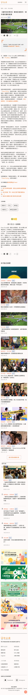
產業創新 (3, 422)
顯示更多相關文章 (14, 457)
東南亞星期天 (13, 209)
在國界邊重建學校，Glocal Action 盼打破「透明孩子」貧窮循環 (13, 449)
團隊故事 (3, 650)
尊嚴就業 (9, 373)
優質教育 (3, 351)
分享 (2, 35)
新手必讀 (16, 650)
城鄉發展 (9, 446)
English (3, 655)
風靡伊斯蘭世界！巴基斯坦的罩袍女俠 (12, 353)
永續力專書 (17, 655)
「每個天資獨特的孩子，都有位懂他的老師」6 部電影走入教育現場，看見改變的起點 (14, 484)
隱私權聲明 (14, 687)
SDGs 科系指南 (5, 670)
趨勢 (9, 17)
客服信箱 (16, 664)
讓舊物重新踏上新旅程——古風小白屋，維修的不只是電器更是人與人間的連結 (15, 527)
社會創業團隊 (4, 664)
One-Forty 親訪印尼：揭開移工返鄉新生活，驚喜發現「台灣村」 (13, 377)
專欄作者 (3, 653)
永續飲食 (9, 280)
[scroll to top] (25, 691)
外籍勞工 (4, 209)
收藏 (15, 35)
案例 (13, 373)
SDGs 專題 (17, 653)
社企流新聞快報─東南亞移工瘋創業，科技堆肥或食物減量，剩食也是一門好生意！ (14, 284)
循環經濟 (12, 523)
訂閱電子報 (17, 667)
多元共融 (10, 8)
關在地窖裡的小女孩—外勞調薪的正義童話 (13, 307)
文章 (5, 8)
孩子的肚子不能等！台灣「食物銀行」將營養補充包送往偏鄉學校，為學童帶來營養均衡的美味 (15, 513)
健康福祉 (6, 494)
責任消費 (6, 538)
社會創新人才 (4, 667)
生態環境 (3, 280)
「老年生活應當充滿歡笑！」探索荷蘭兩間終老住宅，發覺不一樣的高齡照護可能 (15, 498)
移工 (9, 205)
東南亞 (16, 205)
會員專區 (20, 2)
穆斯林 (4, 205)
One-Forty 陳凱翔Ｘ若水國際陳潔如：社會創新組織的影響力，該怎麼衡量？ (13, 425)
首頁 (2, 8)
